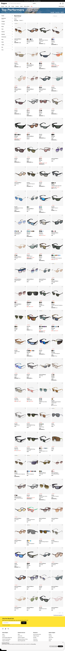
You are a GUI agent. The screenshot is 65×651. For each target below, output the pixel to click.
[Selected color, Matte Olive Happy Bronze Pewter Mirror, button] (40, 231)
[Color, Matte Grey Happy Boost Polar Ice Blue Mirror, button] (43, 231)
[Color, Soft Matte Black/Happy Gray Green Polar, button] (17, 134)
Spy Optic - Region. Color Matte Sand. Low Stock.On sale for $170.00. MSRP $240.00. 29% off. (57, 321)
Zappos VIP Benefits (5, 640)
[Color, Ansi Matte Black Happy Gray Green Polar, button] (29, 564)
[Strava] (8, 629)
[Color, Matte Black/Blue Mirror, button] (29, 471)
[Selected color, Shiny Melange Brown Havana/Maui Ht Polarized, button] (40, 255)
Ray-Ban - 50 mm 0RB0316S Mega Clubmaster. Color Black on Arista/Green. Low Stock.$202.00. (33, 418)
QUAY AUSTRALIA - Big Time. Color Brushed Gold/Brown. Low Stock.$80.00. (33, 81)
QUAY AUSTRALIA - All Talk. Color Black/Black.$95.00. (33, 580)
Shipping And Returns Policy (23, 639)
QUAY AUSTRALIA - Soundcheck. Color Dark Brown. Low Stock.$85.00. (57, 557)
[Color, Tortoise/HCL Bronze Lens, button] (41, 63)
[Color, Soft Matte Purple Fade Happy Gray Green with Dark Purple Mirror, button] (44, 326)
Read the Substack (37, 0)
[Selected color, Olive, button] (40, 471)
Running (50, 639)
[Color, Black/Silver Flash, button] (33, 471)
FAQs (19, 634)
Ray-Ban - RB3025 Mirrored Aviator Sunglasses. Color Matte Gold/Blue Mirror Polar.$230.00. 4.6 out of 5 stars (20, 201)
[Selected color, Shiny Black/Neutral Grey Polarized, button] (27, 110)
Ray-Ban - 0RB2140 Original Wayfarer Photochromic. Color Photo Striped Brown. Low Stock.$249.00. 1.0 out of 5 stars (57, 394)
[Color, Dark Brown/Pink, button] (53, 231)
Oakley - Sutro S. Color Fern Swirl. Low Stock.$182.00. (57, 442)
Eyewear (21, 20)
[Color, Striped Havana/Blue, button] (41, 302)
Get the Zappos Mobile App (7, 637)
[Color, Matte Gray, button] (55, 326)
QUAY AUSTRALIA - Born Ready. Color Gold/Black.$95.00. (45, 273)
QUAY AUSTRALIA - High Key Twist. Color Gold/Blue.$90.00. (20, 225)
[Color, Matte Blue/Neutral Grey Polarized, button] (41, 110)
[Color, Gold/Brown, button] (18, 231)
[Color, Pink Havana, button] (41, 448)
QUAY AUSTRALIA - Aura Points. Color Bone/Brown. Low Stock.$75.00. (20, 601)
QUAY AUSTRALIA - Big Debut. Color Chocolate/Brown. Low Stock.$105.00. (20, 297)
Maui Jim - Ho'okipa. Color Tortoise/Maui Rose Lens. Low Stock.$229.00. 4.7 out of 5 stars (20, 105)
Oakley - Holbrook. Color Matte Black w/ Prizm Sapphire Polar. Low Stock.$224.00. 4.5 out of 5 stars (20, 557)
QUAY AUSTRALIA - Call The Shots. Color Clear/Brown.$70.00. (33, 58)
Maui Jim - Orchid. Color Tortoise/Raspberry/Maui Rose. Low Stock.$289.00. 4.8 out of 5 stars (20, 153)
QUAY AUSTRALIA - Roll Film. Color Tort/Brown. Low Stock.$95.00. (20, 534)
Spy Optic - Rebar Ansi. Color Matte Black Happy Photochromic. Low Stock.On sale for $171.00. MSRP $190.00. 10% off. (20, 442)
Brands (50, 634)
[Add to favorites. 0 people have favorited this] (25, 23)
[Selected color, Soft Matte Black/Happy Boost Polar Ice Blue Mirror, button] (27, 231)
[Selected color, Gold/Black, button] (27, 207)
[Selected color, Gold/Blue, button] (15, 231)
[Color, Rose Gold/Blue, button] (41, 399)
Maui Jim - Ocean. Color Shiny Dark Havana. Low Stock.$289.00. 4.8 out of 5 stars (57, 105)
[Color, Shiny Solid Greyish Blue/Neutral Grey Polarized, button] (41, 255)
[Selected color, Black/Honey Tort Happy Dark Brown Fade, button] (52, 350)
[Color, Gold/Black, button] (29, 87)
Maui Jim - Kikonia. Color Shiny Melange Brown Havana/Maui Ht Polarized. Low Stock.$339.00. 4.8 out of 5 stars (45, 250)
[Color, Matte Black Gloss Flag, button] (33, 350)
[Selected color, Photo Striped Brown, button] (52, 399)
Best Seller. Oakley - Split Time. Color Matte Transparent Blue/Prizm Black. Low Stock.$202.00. (57, 418)
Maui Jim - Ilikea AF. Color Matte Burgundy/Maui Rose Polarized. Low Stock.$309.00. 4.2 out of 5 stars (45, 105)
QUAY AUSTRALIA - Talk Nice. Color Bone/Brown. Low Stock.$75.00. (20, 250)
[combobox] (20, 3)
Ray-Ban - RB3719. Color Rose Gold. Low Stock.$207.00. (45, 580)
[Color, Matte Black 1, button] (58, 326)
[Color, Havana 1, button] (47, 448)
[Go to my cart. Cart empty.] (63, 3)
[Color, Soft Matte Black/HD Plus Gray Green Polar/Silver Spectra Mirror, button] (53, 350)
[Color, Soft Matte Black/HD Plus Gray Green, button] (29, 302)
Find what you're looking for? (58, 615)
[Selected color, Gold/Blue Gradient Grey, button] (40, 399)
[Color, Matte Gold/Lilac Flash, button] (17, 471)
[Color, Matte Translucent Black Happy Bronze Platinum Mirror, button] (30, 231)
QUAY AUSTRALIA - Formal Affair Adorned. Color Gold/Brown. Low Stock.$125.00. (57, 465)
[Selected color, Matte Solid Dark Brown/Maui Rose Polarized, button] (40, 159)
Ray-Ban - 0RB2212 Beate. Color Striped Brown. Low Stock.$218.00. (20, 345)
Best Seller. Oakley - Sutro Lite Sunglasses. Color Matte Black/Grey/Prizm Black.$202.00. (33, 534)
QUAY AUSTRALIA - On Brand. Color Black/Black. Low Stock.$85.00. (45, 81)
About (3, 634)
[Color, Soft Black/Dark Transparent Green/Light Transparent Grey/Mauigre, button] (41, 207)
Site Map (34, 637)
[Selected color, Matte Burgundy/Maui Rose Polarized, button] (40, 110)
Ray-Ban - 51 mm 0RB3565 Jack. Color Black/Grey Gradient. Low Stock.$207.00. (57, 534)
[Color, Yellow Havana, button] (44, 448)
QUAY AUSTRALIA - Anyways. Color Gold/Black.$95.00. (33, 201)
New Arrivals (51, 637)
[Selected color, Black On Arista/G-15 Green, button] (52, 302)
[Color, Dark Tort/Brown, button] (41, 87)
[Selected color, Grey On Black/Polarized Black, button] (52, 183)
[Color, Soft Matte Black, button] (53, 326)
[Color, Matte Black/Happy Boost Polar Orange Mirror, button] (57, 255)
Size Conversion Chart (37, 634)
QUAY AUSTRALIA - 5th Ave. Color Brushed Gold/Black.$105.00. (33, 273)
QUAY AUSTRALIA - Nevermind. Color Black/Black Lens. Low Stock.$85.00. (45, 557)
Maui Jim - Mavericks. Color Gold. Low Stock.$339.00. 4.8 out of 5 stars (57, 33)
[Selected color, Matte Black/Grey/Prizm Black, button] (27, 541)
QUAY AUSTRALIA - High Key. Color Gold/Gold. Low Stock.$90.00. (20, 81)
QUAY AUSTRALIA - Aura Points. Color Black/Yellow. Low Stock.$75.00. (20, 512)
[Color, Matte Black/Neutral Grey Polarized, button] (43, 424)
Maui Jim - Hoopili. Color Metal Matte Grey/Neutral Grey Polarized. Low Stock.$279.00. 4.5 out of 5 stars (33, 369)
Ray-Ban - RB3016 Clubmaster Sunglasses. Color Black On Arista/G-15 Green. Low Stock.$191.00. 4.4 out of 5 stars (57, 297)
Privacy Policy (33, 644)
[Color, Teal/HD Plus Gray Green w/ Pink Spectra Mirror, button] (53, 255)
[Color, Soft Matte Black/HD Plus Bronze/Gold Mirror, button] (32, 231)
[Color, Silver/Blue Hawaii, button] (53, 39)
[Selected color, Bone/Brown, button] (15, 255)
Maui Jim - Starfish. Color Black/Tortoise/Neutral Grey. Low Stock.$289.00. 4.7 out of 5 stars (45, 177)
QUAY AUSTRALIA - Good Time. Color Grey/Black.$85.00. (45, 369)
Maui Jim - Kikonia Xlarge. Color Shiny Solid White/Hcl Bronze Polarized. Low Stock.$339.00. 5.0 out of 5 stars (45, 418)
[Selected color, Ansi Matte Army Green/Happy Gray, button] (27, 564)
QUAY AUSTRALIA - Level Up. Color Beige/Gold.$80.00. (57, 512)
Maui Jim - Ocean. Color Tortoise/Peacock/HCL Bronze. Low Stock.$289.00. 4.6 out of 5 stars (33, 153)
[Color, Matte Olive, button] (57, 326)
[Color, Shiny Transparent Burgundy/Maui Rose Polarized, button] (29, 110)
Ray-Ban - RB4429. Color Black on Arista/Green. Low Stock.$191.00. (20, 321)
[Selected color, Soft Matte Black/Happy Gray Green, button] (15, 134)
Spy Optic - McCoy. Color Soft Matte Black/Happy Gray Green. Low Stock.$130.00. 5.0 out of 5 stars (57, 129)
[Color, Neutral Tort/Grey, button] (55, 231)
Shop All (62, 12)
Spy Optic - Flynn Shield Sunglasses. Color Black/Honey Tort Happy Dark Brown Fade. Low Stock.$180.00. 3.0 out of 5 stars (57, 345)
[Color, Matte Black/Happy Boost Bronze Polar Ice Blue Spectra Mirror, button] (60, 255)
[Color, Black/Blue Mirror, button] (32, 471)
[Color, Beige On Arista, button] (18, 326)
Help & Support (61, 6)
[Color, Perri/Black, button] (32, 39)
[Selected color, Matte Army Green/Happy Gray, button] (27, 302)
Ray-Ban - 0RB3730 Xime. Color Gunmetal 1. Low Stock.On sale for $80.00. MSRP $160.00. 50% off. (33, 394)
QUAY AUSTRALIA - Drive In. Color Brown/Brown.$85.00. (45, 512)
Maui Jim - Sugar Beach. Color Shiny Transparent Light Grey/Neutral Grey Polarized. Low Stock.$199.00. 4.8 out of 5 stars (57, 81)
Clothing (50, 635)
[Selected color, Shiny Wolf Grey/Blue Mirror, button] (27, 471)
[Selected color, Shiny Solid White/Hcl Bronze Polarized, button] (40, 424)
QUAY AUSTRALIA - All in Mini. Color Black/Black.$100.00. (57, 153)
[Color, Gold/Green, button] (29, 207)
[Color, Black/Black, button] (30, 39)
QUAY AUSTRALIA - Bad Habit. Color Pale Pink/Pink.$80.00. (57, 601)
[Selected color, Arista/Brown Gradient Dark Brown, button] (15, 471)
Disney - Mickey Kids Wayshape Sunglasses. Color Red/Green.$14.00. (33, 512)
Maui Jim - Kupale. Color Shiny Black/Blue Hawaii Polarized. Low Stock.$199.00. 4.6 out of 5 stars (45, 345)
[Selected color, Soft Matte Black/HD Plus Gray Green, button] (52, 255)
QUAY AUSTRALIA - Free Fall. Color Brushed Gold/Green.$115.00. (33, 601)
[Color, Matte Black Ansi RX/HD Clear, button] (32, 350)
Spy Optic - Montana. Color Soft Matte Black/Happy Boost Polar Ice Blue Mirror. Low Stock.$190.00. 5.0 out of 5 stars (33, 225)
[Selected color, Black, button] (40, 448)
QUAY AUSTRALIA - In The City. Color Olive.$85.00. (45, 465)
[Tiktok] (5, 629)
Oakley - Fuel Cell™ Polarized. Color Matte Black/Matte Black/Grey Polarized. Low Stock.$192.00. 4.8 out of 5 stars (57, 489)
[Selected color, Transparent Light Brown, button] (52, 375)
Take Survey (35, 639)
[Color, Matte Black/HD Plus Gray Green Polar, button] (30, 302)
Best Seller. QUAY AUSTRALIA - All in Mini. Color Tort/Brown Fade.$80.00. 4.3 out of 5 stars (20, 33)
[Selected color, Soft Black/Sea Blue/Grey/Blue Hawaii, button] (40, 207)
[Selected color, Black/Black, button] (40, 87)
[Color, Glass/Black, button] (29, 63)
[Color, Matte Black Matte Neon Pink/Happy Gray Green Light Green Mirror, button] (58, 255)
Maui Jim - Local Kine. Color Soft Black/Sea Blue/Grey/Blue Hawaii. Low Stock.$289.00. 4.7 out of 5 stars (45, 201)
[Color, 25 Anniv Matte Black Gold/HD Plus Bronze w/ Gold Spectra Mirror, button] (55, 255)
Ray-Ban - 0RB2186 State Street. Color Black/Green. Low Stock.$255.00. (45, 601)
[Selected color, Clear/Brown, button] (27, 63)
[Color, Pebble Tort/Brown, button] (29, 39)
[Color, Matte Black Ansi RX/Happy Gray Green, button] (18, 134)
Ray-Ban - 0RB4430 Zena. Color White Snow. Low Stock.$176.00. (20, 418)
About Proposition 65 (21, 640)
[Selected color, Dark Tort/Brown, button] (27, 134)
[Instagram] (3, 629)
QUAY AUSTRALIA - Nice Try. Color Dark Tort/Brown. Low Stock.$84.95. (33, 129)
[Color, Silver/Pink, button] (53, 471)
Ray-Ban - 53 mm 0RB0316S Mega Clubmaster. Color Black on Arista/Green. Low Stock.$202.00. (33, 442)
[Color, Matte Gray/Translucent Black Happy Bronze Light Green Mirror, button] (29, 231)
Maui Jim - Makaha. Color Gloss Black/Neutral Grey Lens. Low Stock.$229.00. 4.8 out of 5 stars (45, 58)
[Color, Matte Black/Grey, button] (35, 471)
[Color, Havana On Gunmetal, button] (17, 326)
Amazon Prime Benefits (6, 639)
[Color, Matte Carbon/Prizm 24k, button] (29, 541)
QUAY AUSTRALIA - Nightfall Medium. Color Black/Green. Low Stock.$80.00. (20, 273)
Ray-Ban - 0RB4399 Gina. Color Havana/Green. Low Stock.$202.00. (45, 297)
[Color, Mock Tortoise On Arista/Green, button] (53, 183)
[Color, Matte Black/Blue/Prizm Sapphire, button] (30, 541)
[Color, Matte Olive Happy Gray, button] (46, 326)
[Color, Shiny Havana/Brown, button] (53, 302)
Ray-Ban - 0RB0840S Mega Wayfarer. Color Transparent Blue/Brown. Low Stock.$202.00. (45, 534)
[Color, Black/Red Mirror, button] (30, 471)
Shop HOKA (57, 12)
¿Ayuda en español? (21, 637)
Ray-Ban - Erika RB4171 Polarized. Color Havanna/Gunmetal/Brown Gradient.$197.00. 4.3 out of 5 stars (33, 177)
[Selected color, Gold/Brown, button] (52, 279)
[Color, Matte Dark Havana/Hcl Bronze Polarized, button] (41, 159)
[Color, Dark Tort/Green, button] (17, 231)
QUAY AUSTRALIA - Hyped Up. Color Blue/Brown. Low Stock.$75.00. (20, 580)
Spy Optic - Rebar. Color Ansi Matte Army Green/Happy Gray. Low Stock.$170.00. (33, 557)
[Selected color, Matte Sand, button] (52, 326)
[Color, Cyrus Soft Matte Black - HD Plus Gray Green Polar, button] (41, 326)
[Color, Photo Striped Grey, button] (53, 399)
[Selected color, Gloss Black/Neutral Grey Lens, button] (40, 63)
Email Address (5, 622)
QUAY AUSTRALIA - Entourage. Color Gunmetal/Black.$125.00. (57, 580)
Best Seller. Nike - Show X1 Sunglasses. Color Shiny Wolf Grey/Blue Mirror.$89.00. (33, 465)
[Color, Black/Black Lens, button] (41, 471)
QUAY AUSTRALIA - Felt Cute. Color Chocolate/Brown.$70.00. (33, 33)
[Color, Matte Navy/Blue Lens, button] (20, 231)
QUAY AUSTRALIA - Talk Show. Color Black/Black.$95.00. (57, 225)
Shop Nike (52, 12)
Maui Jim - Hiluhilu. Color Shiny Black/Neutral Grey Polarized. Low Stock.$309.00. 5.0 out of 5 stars (33, 105)
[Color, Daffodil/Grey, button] (30, 63)
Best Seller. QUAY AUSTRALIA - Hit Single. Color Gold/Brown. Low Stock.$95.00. (57, 273)
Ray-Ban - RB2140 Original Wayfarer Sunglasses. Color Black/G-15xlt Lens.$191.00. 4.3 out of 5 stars (45, 33)
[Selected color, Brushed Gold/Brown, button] (27, 87)
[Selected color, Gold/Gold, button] (15, 87)
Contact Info (20, 635)
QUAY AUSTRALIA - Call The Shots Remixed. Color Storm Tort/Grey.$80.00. (20, 489)
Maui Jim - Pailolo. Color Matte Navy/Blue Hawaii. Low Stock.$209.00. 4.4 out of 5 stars (20, 369)
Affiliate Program (36, 635)
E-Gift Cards (35, 640)
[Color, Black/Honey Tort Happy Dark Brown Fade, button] (33, 231)
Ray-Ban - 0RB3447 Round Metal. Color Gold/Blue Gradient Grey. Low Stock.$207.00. (45, 394)
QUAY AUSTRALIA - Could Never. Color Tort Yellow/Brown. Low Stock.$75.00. (20, 177)
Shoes (50, 640)
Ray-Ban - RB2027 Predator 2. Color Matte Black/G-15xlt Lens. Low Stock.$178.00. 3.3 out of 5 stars (57, 201)
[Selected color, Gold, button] (52, 39)
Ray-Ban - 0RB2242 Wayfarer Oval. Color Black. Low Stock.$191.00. (45, 442)
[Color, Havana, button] (53, 375)
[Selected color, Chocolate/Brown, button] (27, 39)
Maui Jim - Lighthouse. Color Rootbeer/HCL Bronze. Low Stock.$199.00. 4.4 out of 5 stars (20, 58)
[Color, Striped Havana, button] (46, 448)
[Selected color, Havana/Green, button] (40, 302)
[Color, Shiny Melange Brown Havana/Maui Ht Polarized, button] (41, 424)
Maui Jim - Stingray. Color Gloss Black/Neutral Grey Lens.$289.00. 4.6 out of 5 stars (45, 129)
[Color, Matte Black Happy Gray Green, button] (41, 231)
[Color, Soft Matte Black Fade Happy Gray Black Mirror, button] (43, 326)
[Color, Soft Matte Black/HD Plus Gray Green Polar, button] (53, 134)
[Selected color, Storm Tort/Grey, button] (15, 495)
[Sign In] (60, 3)
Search (34, 3)
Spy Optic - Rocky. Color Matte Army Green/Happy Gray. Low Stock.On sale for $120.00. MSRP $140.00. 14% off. (33, 297)
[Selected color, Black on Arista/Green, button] (15, 326)
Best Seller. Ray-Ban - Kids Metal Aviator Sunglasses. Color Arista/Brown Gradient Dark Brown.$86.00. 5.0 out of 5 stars (20, 465)
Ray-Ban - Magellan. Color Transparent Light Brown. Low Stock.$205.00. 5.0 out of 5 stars (57, 369)
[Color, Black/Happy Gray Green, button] (20, 134)
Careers (3, 635)
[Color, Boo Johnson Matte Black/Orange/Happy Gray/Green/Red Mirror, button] (30, 350)
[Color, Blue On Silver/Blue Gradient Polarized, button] (55, 183)
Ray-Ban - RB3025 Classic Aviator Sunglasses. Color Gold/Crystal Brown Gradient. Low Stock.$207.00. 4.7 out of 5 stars (45, 489)
